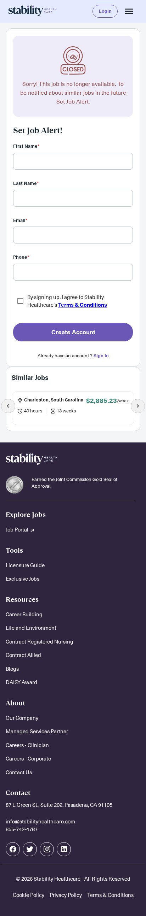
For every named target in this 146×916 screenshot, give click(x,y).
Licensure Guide (25, 565)
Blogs (12, 668)
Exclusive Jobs (22, 578)
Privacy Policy (66, 895)
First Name (26, 146)
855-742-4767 (22, 829)
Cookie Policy (28, 895)
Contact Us (19, 772)
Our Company (22, 718)
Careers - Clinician (27, 745)
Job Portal (17, 529)
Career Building (24, 614)
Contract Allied (23, 655)
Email (20, 220)
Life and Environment (31, 627)
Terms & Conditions (82, 305)
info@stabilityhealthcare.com (40, 821)
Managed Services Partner (37, 731)
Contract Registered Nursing (39, 641)
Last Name (26, 183)
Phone (21, 257)
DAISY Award (21, 682)
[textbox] (73, 161)
